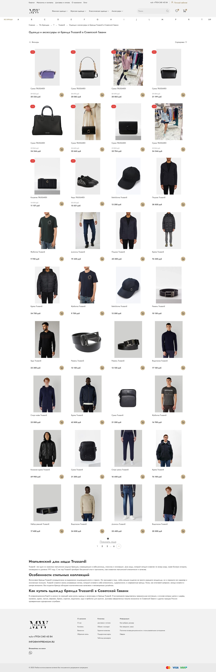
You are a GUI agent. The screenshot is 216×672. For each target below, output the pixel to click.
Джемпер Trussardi (78, 578)
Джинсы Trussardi (78, 252)
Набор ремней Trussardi (40, 524)
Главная (32, 25)
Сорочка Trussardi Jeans (161, 633)
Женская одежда (59, 11)
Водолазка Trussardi (160, 360)
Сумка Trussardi (117, 415)
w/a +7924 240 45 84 (159, 2)
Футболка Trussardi (38, 252)
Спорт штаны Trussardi (120, 469)
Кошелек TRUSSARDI (39, 197)
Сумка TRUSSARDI (38, 88)
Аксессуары (116, 11)
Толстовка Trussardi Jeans (161, 578)
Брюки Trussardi (37, 578)
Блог (85, 2)
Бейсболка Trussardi (119, 197)
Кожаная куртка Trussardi (40, 469)
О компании (77, 2)
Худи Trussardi (36, 360)
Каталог (32, 2)
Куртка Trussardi (158, 252)
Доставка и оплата (62, 2)
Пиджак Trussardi (158, 197)
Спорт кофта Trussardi (39, 415)
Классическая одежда (98, 11)
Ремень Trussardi (158, 306)
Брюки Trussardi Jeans (120, 633)
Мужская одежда (77, 11)
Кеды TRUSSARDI (78, 197)
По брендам (44, 25)
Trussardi (61, 25)
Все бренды (8, 19)
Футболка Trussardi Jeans (121, 578)
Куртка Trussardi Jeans (79, 633)
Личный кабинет (180, 2)
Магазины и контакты (45, 2)
